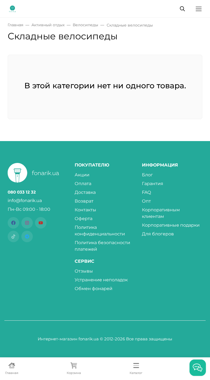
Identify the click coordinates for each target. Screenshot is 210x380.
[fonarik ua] (12, 8)
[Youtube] (40, 223)
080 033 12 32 (22, 192)
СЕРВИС (84, 261)
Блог (147, 174)
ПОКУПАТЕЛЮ (92, 165)
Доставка (85, 192)
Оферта (83, 218)
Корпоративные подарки (171, 225)
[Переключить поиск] (182, 8)
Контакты (85, 209)
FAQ (146, 192)
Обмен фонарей (93, 288)
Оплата (83, 183)
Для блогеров (158, 233)
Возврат (84, 201)
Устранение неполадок (101, 279)
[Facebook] (13, 223)
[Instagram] (27, 223)
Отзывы (84, 271)
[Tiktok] (13, 236)
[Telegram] (27, 236)
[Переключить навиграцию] (198, 9)
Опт (146, 201)
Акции (82, 174)
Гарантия (152, 183)
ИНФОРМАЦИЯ (160, 165)
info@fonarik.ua (25, 200)
